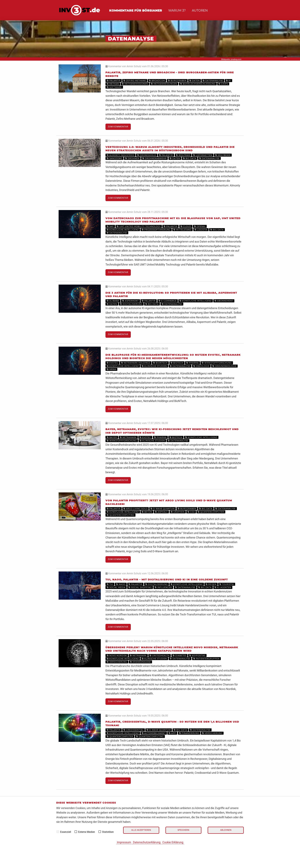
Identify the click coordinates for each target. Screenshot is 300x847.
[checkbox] (57, 831)
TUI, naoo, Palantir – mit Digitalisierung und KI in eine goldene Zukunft (166, 579)
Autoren (200, 10)
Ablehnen (225, 830)
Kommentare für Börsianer (135, 10)
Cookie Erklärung (172, 842)
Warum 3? (177, 10)
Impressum (124, 842)
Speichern (183, 830)
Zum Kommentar (118, 126)
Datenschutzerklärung (146, 842)
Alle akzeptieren (141, 830)
